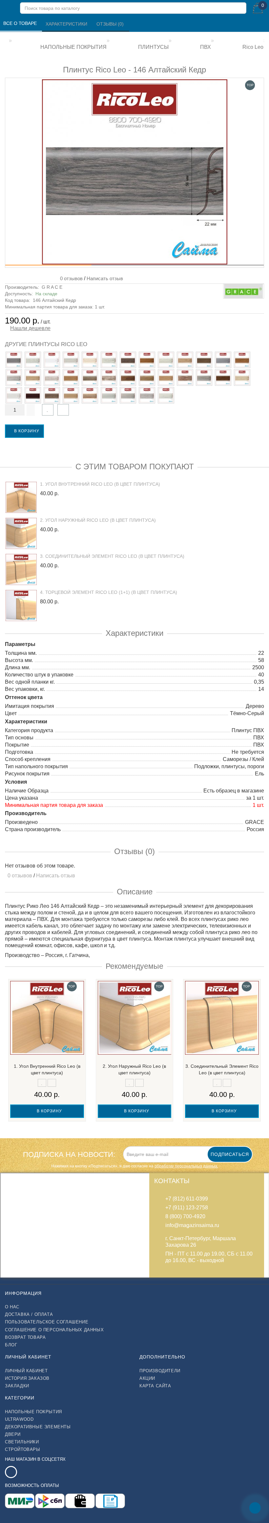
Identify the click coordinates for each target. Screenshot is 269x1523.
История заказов (27, 1378)
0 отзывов (70, 278)
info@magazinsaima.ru (192, 1225)
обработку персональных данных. (186, 1166)
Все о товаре (20, 23)
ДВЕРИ (13, 1434)
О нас (12, 1306)
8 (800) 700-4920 (185, 1216)
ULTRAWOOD (19, 1419)
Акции (147, 1378)
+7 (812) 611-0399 (186, 1198)
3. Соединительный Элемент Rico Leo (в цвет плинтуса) (112, 556)
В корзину (26, 431)
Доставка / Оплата (29, 1314)
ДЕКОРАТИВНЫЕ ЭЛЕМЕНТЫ (38, 1426)
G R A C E (52, 287)
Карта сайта (155, 1385)
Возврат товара (25, 1337)
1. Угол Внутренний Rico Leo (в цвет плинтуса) (100, 484)
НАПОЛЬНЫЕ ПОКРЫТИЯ (33, 1411)
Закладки (17, 1385)
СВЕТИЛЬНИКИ (22, 1441)
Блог (11, 1344)
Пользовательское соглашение (46, 1321)
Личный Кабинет (26, 1370)
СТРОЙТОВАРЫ (22, 1449)
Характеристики (67, 24)
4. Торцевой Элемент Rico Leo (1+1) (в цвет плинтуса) (108, 592)
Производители (159, 1370)
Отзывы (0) (110, 24)
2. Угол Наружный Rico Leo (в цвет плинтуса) (98, 520)
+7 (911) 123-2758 (186, 1207)
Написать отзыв (105, 278)
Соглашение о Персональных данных (54, 1329)
